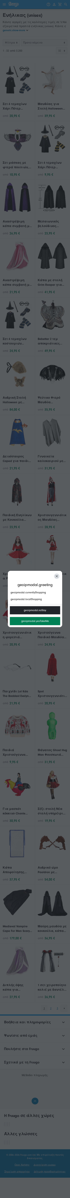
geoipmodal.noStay (35, 610)
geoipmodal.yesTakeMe (35, 621)
